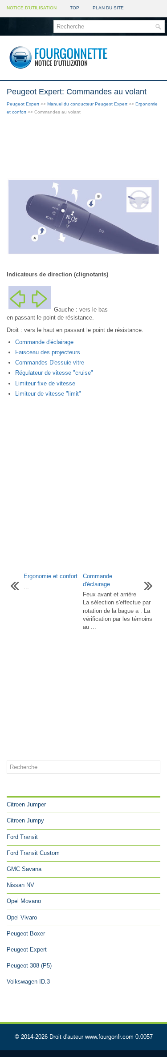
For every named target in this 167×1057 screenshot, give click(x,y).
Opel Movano (24, 901)
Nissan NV (20, 885)
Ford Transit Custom (33, 853)
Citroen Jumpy (25, 820)
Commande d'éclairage (44, 342)
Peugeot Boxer (26, 933)
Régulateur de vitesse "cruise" (54, 372)
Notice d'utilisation (32, 7)
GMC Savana (24, 869)
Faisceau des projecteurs (47, 352)
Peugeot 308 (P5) (29, 965)
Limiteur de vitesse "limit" (48, 393)
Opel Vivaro (22, 917)
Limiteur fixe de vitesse (45, 383)
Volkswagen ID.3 (28, 981)
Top (74, 7)
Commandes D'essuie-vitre (49, 362)
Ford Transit (22, 837)
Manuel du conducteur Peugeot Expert (87, 103)
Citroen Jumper (26, 804)
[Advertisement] (83, 147)
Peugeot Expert (23, 103)
